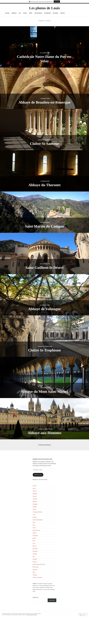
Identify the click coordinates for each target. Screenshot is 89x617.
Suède (34, 572)
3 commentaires (45, 98)
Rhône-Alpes (35, 567)
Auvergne (35, 498)
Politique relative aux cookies (32, 614)
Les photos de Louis (44, 8)
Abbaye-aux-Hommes (44, 433)
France (34, 527)
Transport (35, 574)
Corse (34, 514)
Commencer (57, 1)
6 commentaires (45, 222)
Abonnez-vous (38, 474)
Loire (34, 543)
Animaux (14, 13)
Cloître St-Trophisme (44, 350)
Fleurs (25, 13)
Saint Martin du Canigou (44, 226)
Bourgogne (35, 504)
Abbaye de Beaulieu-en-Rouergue (44, 102)
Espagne (34, 517)
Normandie (35, 551)
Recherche (35, 597)
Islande (34, 538)
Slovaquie (35, 569)
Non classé (35, 548)
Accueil (7, 13)
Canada (34, 509)
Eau (20, 13)
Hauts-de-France (36, 530)
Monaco (34, 546)
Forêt (30, 13)
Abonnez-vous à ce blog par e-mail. (43, 459)
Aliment (34, 485)
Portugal (34, 561)
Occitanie (35, 553)
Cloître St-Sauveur (44, 144)
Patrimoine (47, 13)
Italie (34, 540)
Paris (34, 556)
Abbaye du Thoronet (44, 185)
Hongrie (34, 532)
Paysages (55, 13)
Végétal (62, 13)
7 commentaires (45, 181)
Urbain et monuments (37, 577)
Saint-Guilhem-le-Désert (44, 268)
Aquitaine (35, 493)
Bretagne (35, 506)
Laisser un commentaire (45, 139)
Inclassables (38, 13)
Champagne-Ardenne (37, 512)
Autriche (35, 496)
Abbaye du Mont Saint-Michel (44, 392)
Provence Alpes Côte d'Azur (39, 564)
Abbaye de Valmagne (44, 309)
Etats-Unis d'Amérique (38, 519)
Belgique (35, 501)
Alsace (34, 488)
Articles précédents (44, 445)
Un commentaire (45, 52)
